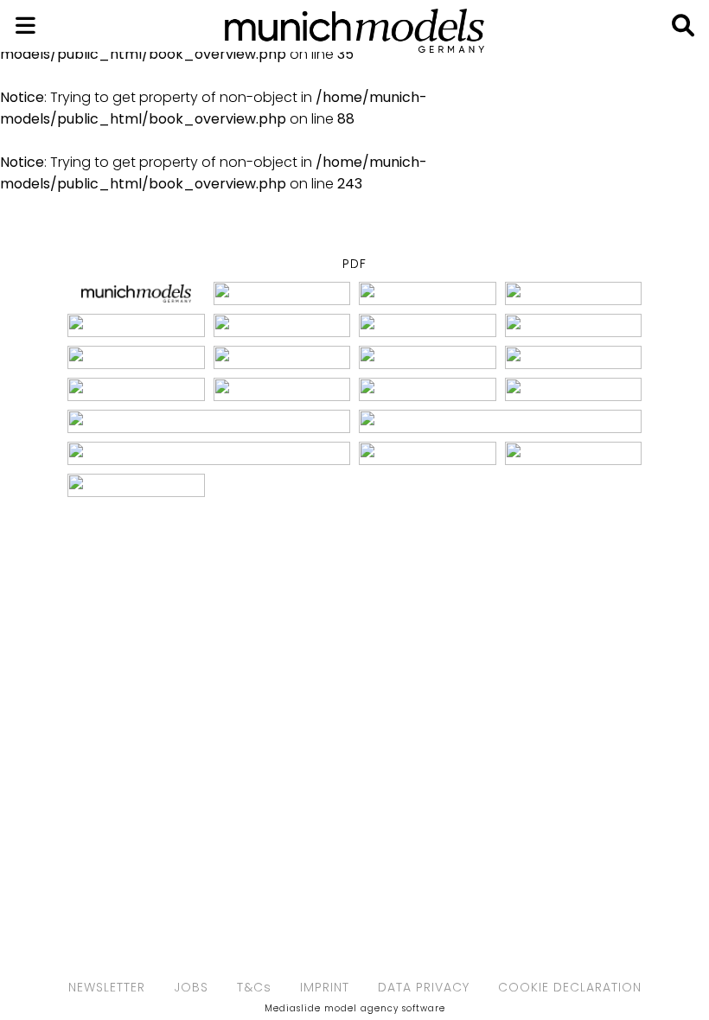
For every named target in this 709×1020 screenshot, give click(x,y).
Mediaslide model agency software (355, 1008)
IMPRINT (324, 987)
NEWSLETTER (106, 987)
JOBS (191, 987)
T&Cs (254, 987)
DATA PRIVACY (423, 987)
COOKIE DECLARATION (570, 987)
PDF (354, 263)
